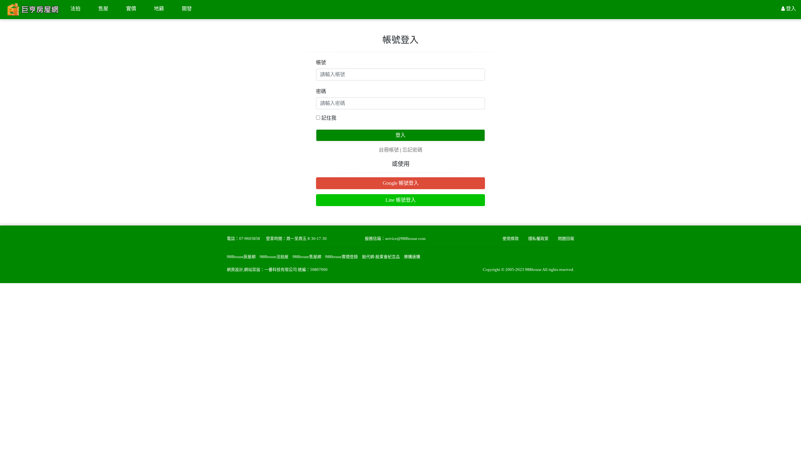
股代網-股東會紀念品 (381, 257)
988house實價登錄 (341, 257)
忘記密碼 (412, 150)
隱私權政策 (538, 238)
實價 (131, 8)
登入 (400, 135)
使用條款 (511, 238)
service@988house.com (405, 238)
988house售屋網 (307, 257)
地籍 (159, 8)
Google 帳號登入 (401, 183)
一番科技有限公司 (280, 269)
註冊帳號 (389, 150)
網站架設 (252, 269)
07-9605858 (249, 238)
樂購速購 (412, 257)
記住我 (328, 118)
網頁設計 (235, 269)
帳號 (321, 62)
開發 (187, 8)
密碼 (321, 91)
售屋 (103, 8)
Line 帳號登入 (400, 200)
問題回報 (566, 238)
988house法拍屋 (274, 257)
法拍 (75, 8)
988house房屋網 (241, 257)
